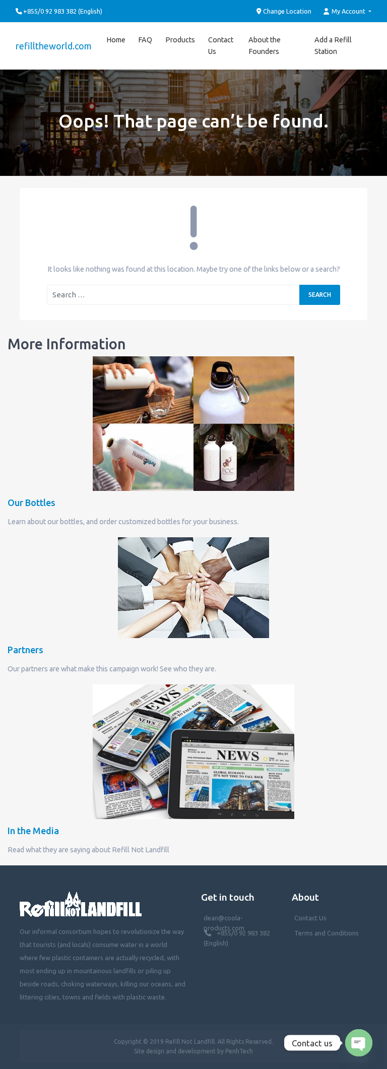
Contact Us (220, 45)
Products (180, 40)
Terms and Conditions (326, 932)
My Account (348, 11)
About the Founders (264, 45)
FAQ (145, 40)
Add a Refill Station (333, 45)
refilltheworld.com (54, 46)
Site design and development (175, 1051)
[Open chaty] (358, 1042)
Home (115, 40)
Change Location (286, 11)
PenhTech (239, 1051)
